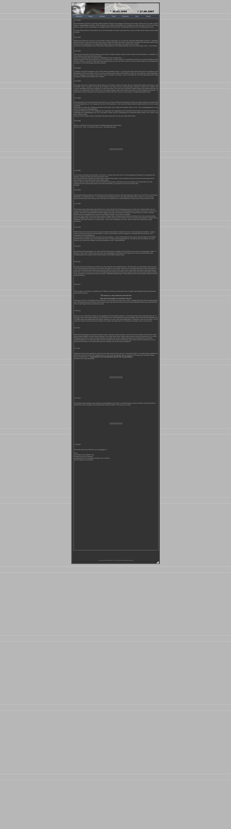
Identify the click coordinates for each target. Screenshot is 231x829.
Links (136, 16)
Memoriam (79, 16)
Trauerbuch (125, 16)
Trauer (114, 16)
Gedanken (102, 16)
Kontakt (148, 16)
